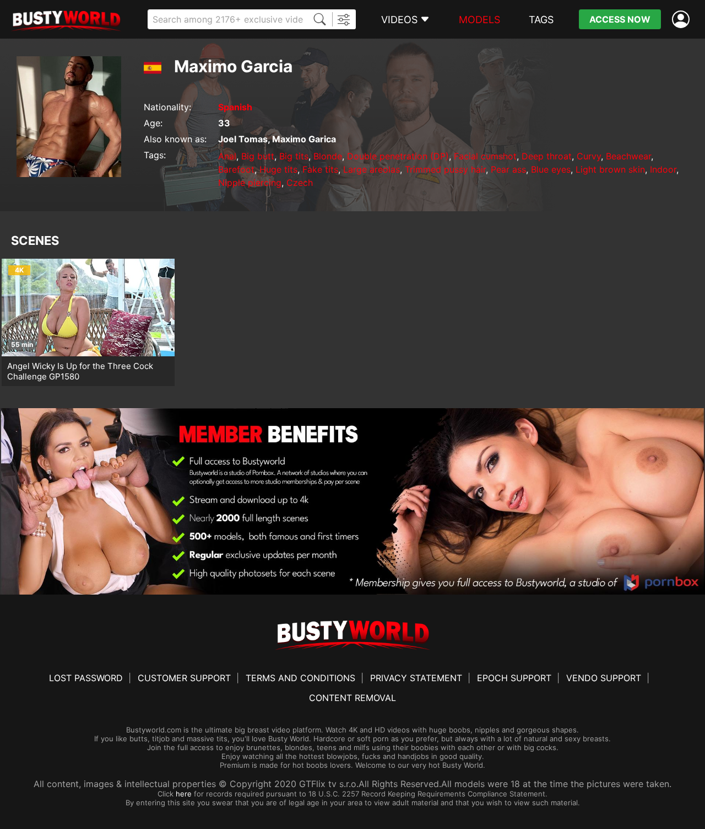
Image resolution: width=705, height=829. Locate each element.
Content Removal (352, 697)
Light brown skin (610, 169)
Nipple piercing (249, 182)
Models (479, 19)
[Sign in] (683, 19)
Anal (227, 156)
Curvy (589, 156)
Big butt (257, 156)
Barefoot (236, 169)
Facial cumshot (485, 156)
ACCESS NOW (619, 19)
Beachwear (628, 156)
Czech (299, 182)
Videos (399, 19)
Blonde (327, 156)
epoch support (514, 677)
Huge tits (278, 169)
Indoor (663, 169)
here (184, 793)
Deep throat (547, 156)
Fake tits (320, 169)
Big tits (293, 156)
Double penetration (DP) (398, 156)
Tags (541, 19)
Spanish (235, 107)
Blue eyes (551, 169)
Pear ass (508, 169)
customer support (184, 677)
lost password (86, 677)
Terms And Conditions (300, 677)
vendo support (603, 677)
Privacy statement (416, 677)
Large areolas (371, 169)
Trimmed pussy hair (445, 169)
